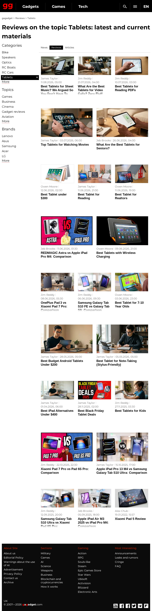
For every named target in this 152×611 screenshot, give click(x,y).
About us (9, 553)
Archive (9, 582)
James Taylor (49, 78)
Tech (83, 6)
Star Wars (84, 574)
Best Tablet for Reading (89, 196)
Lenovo (7, 136)
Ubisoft (82, 579)
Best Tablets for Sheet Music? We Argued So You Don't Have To (57, 90)
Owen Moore (49, 186)
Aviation (8, 116)
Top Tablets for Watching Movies (65, 144)
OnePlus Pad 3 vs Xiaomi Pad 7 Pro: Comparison (54, 306)
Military (46, 553)
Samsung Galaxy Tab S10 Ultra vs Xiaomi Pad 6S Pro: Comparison (56, 524)
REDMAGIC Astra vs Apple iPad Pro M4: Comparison (64, 254)
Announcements (125, 553)
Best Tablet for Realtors (126, 196)
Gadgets (30, 6)
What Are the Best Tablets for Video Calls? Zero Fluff (91, 90)
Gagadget (8, 5)
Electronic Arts (87, 592)
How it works (49, 586)
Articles (69, 47)
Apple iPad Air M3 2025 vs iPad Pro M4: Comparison (93, 522)
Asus (5, 141)
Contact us (11, 578)
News (44, 47)
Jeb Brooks (103, 140)
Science (46, 566)
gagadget (7, 18)
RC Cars (8, 72)
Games (58, 6)
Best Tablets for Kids (130, 411)
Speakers (9, 57)
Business (8, 101)
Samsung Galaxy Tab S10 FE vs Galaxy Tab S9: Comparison (93, 306)
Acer (5, 151)
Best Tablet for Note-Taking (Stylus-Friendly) (116, 362)
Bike (5, 52)
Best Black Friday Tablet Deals (91, 412)
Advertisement (13, 569)
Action (82, 553)
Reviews (20, 18)
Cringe (119, 562)
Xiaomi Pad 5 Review (130, 519)
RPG (81, 557)
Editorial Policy (13, 557)
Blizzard (83, 587)
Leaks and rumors (126, 557)
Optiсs (6, 62)
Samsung (9, 146)
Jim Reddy (85, 78)
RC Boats (9, 67)
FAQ (118, 566)
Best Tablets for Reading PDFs (126, 88)
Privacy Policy (13, 573)
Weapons (47, 570)
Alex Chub (121, 511)
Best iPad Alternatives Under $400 (57, 412)
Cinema (8, 106)
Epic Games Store (89, 570)
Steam (82, 566)
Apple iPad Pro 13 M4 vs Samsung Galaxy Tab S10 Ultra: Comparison (121, 470)
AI (42, 562)
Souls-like (84, 562)
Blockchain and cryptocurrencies (52, 580)
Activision (84, 583)
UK (6, 601)
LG (4, 156)
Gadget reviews (13, 111)
